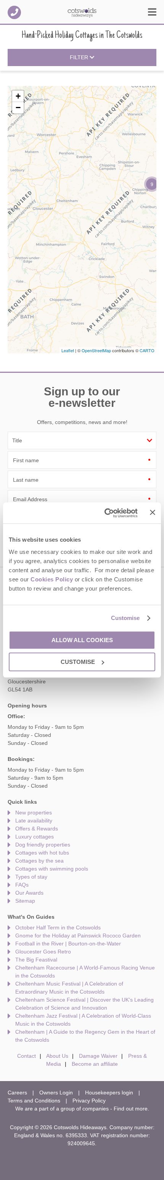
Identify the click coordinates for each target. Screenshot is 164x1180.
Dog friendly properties (42, 845)
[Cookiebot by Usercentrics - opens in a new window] (105, 513)
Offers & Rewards (36, 829)
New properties (33, 812)
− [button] (18, 107)
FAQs (22, 885)
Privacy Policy (89, 1100)
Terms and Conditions (34, 1100)
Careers (17, 1092)
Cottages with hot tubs (42, 853)
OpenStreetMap (96, 350)
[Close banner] (152, 512)
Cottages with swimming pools (51, 869)
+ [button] (18, 96)
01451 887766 (14, 12)
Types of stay (31, 877)
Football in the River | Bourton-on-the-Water (68, 943)
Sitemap (25, 901)
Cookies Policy (52, 579)
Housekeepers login (109, 1092)
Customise (125, 618)
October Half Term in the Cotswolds (58, 927)
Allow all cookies (82, 640)
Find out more (131, 1109)
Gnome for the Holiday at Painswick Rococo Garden (78, 935)
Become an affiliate (95, 1064)
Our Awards (29, 893)
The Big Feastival (36, 960)
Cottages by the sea (39, 861)
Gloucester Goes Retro (43, 952)
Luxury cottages (34, 837)
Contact (26, 1056)
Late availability (33, 820)
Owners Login (56, 1092)
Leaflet (67, 350)
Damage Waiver (98, 1056)
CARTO (147, 350)
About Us (57, 1056)
